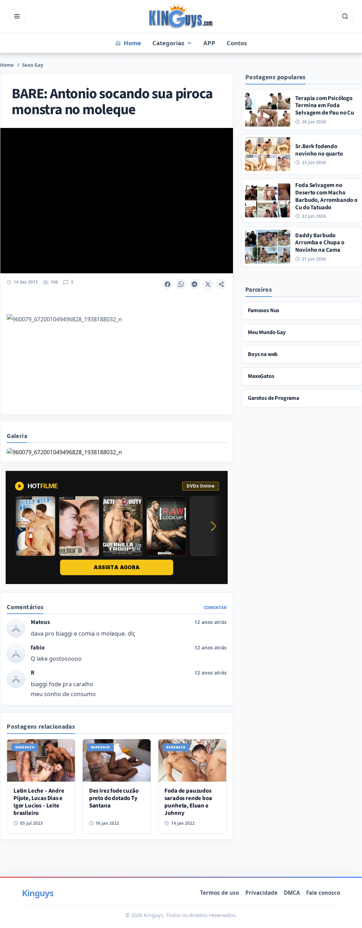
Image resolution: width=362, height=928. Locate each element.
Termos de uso (219, 892)
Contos (237, 43)
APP (209, 43)
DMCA (292, 892)
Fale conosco (323, 892)
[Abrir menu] (16, 16)
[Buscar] (345, 16)
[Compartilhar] (221, 284)
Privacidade (261, 892)
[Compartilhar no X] (208, 284)
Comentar (215, 607)
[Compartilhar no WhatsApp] (181, 284)
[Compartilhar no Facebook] (167, 284)
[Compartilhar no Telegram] (194, 284)
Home (7, 65)
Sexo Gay (32, 65)
